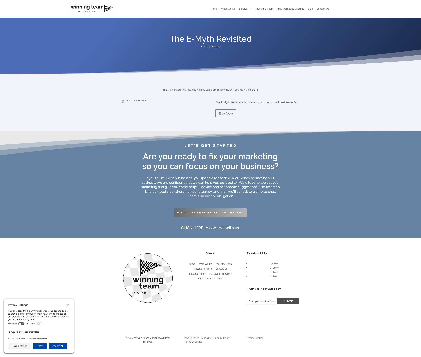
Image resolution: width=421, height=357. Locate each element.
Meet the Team (264, 8)
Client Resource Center (210, 278)
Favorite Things (197, 274)
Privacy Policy (191, 337)
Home (214, 8)
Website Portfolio (202, 269)
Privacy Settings (255, 337)
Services (244, 8)
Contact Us (323, 8)
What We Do (228, 8)
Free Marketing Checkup (290, 8)
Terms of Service (193, 341)
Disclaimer (206, 337)
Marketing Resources (220, 274)
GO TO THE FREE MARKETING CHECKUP (210, 212)
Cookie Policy (222, 337)
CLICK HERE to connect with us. (210, 227)
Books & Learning (210, 46)
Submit (288, 301)
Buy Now (226, 113)
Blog (310, 8)
